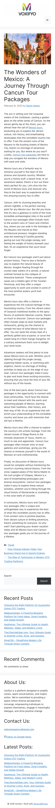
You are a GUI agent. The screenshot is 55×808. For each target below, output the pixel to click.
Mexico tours (35, 127)
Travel (11, 545)
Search (7, 575)
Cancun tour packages (25, 154)
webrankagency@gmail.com (19, 729)
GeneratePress (41, 804)
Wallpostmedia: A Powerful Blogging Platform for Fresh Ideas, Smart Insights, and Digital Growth (25, 616)
